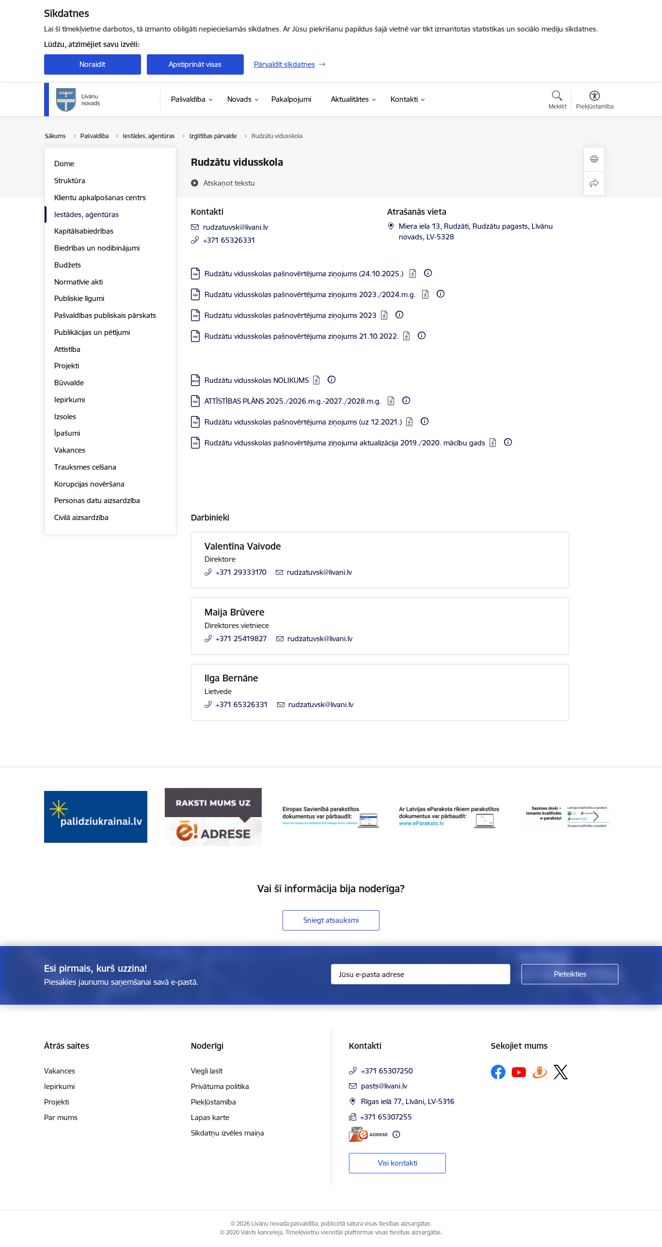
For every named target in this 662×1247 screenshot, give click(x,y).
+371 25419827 (241, 638)
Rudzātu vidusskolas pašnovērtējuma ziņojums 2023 (291, 315)
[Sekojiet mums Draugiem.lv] (540, 1072)
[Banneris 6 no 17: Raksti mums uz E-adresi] (213, 816)
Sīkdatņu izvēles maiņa (227, 1132)
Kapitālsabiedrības (83, 231)
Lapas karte (210, 1117)
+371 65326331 (229, 240)
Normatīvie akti (78, 281)
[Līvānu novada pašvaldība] (100, 99)
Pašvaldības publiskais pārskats (105, 315)
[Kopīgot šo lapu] (594, 183)
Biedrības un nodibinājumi (97, 248)
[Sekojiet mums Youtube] (519, 1071)
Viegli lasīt (206, 1070)
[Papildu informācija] (428, 273)
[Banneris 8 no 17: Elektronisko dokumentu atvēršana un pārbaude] (449, 816)
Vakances (69, 450)
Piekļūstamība (213, 1101)
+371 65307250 (387, 1070)
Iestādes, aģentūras (86, 214)
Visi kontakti (397, 1163)
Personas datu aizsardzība (97, 500)
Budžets (67, 264)
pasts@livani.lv (384, 1085)
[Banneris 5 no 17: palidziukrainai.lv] (95, 816)
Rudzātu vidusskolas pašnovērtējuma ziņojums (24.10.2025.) (305, 273)
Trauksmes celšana (85, 467)
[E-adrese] (368, 1134)
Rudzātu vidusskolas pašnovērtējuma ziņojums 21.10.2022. (302, 336)
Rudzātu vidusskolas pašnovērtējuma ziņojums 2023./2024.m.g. (311, 294)
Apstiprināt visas (195, 64)
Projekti (66, 365)
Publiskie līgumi (79, 298)
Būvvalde (69, 382)
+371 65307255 (386, 1116)
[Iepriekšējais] (66, 817)
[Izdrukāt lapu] (594, 159)
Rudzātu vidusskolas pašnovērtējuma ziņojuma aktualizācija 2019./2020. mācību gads (345, 442)
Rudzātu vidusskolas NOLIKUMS (257, 380)
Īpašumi (67, 433)
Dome (64, 163)
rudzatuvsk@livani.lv (235, 227)
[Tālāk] (596, 817)
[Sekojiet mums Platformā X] (560, 1072)
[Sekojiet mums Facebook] (498, 1072)
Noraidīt (92, 64)
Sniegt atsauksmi (331, 920)
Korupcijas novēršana (89, 484)
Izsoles (65, 416)
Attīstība (67, 349)
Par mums (61, 1117)
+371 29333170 (241, 572)
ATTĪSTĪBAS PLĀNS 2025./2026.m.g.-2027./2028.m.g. (294, 401)
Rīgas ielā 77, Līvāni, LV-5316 (408, 1101)
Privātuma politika (220, 1086)
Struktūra (69, 180)
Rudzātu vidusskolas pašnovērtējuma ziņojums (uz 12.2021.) (303, 421)
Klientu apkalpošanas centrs (100, 197)
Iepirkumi (69, 399)
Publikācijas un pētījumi (92, 332)
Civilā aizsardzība (81, 517)
